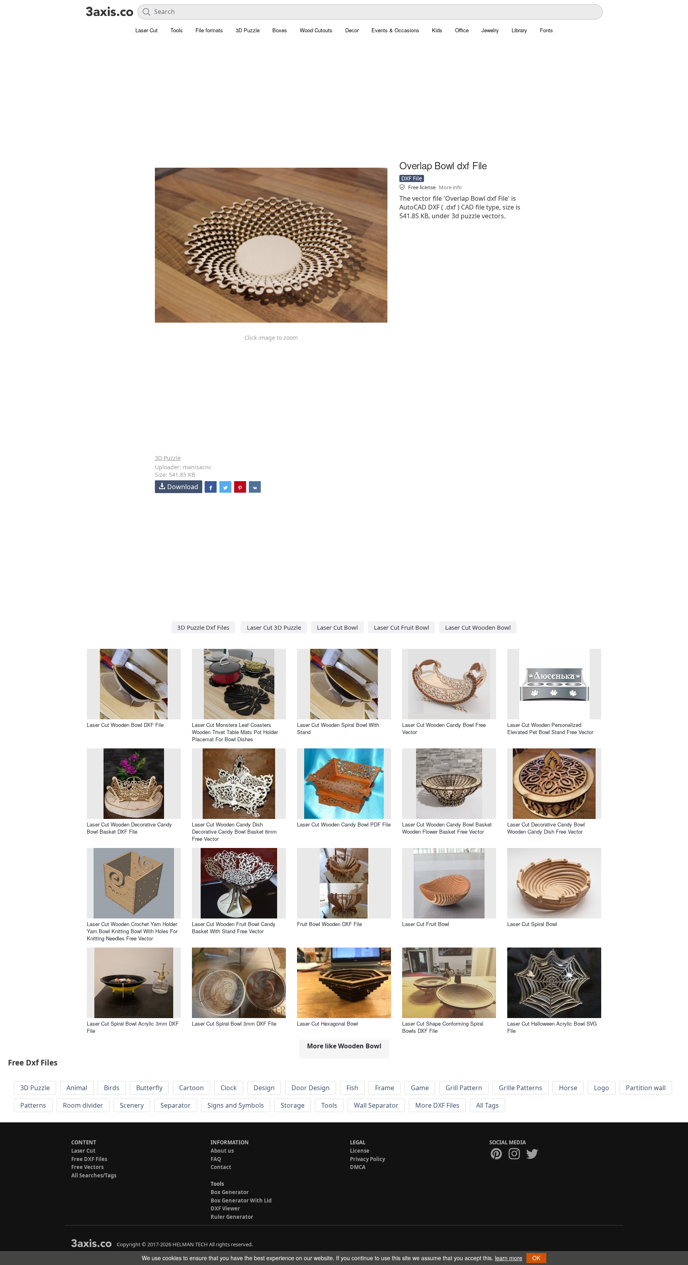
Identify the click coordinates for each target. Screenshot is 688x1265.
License (359, 1150)
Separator (175, 1105)
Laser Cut (146, 30)
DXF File (411, 178)
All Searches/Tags (93, 1175)
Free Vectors (87, 1167)
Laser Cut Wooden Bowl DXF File (125, 724)
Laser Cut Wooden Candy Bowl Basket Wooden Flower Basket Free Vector (447, 827)
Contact (221, 1167)
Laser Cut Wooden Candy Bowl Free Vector (444, 728)
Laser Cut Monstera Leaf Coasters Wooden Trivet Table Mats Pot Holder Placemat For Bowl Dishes (235, 732)
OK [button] (536, 1258)
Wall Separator (376, 1105)
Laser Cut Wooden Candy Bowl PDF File (344, 824)
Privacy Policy (367, 1159)
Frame (384, 1087)
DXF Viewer (225, 1208)
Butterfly (149, 1087)
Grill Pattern (464, 1087)
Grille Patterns (520, 1087)
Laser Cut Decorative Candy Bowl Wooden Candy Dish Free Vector (546, 827)
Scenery (132, 1105)
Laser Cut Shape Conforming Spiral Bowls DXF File (442, 1027)
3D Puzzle (248, 30)
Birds (111, 1087)
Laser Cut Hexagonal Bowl (327, 1023)
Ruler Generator (232, 1216)
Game (420, 1087)
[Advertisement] (344, 101)
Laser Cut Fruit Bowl (401, 627)
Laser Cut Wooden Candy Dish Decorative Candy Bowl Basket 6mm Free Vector (234, 831)
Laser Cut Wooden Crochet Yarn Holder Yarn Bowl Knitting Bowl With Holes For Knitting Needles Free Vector (132, 931)
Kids (437, 30)
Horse (568, 1087)
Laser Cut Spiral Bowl (532, 924)
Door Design (310, 1087)
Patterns (33, 1105)
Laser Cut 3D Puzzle (274, 627)
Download (182, 486)
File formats (209, 30)
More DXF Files (437, 1105)
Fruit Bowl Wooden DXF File (329, 924)
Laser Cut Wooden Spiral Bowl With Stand (338, 728)
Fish (352, 1087)
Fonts (546, 30)
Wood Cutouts (316, 30)
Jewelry (490, 30)
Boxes (279, 30)
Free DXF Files (89, 1159)
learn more (508, 1258)
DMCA (358, 1167)
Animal (76, 1087)
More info (450, 187)
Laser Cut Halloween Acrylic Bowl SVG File (552, 1027)
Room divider (83, 1105)
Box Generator (230, 1192)
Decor (352, 30)
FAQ (216, 1159)
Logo (601, 1087)
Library (519, 30)
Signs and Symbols (235, 1105)
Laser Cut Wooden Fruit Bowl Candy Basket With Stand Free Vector (234, 927)
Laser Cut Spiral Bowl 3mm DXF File (234, 1023)
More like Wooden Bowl (344, 1046)
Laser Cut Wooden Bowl (478, 627)
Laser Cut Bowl (337, 627)
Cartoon (191, 1087)
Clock (229, 1087)
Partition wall (646, 1087)
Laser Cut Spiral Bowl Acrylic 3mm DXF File (133, 1027)
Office (462, 30)
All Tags (487, 1105)
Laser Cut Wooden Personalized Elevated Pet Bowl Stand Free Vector (550, 728)
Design (264, 1087)
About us (222, 1150)
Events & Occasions (395, 30)
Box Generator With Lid (241, 1200)
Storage (293, 1105)
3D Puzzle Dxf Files (203, 627)
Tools (176, 30)
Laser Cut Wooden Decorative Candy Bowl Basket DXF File (129, 827)
